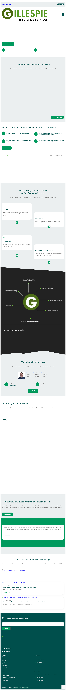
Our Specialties (5, 662)
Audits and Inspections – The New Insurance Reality (16, 574)
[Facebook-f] (51, 4)
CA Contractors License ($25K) (8, 677)
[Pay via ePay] (4, 205)
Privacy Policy (18, 687)
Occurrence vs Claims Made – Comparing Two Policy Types (19, 587)
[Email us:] (37, 384)
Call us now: (12, 383)
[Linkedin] (55, 4)
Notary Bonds (5, 680)
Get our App (4, 667)
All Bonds (4, 674)
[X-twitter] (53, 4)
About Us (4, 660)
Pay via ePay (6, 209)
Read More (4, 579)
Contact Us (4, 665)
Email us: (43, 383)
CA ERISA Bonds (5, 675)
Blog (3, 663)
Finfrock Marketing (26, 687)
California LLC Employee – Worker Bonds (10, 678)
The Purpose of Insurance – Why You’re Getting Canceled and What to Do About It (25, 602)
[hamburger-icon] (63, 14)
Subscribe (6, 628)
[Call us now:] (6, 384)
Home (3, 658)
